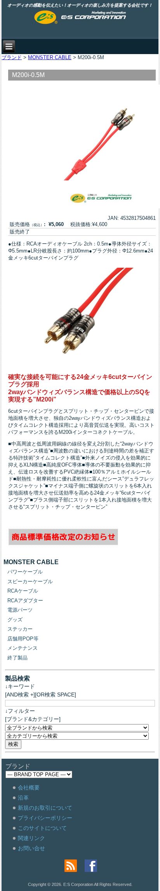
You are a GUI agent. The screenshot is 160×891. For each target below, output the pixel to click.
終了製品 (17, 658)
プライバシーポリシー (45, 818)
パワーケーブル (25, 572)
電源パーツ (20, 610)
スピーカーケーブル (30, 581)
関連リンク (31, 838)
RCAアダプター (25, 600)
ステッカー (20, 629)
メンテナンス (22, 648)
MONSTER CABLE (49, 57)
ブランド (12, 57)
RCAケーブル (22, 591)
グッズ (15, 620)
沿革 (23, 798)
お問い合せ (31, 848)
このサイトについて (42, 828)
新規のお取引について (45, 808)
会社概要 (29, 787)
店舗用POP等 (22, 639)
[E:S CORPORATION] (80, 18)
